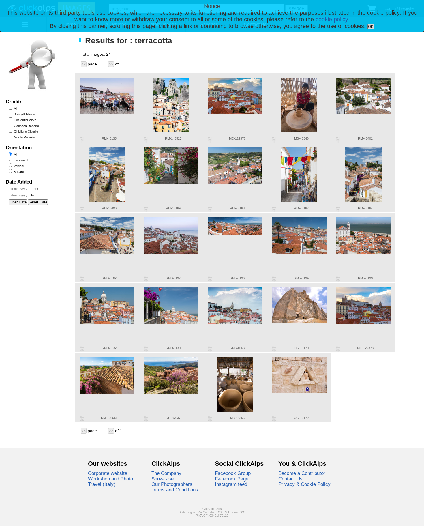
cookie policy (332, 19)
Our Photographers (171, 484)
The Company (166, 473)
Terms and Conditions (174, 489)
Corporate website (107, 473)
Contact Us (290, 478)
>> (111, 64)
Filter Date (18, 202)
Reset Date (38, 202)
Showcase (162, 478)
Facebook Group (233, 473)
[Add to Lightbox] (82, 140)
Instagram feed (231, 484)
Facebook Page (231, 478)
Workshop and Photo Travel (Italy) (110, 481)
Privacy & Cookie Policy (304, 484)
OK (371, 27)
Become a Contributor (301, 473)
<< (83, 64)
